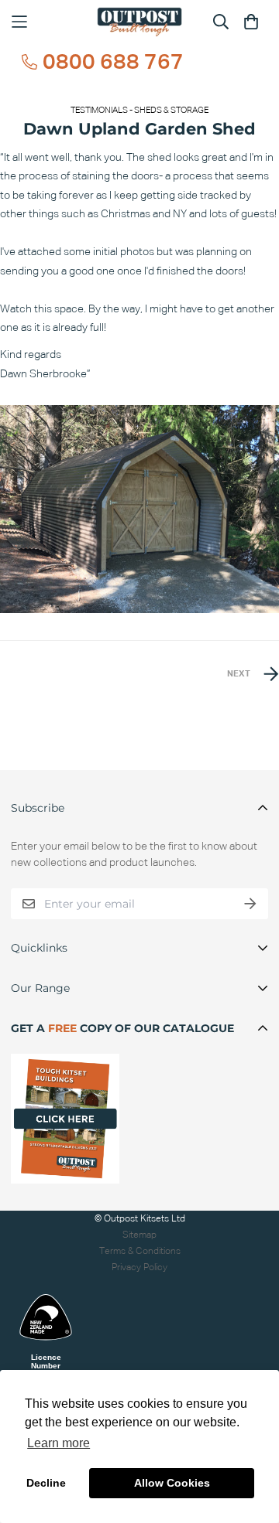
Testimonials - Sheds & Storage (139, 110)
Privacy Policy (139, 1267)
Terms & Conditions (140, 1251)
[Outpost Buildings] (139, 22)
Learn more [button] (58, 1443)
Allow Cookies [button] (172, 1483)
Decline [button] (46, 1483)
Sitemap (139, 1235)
